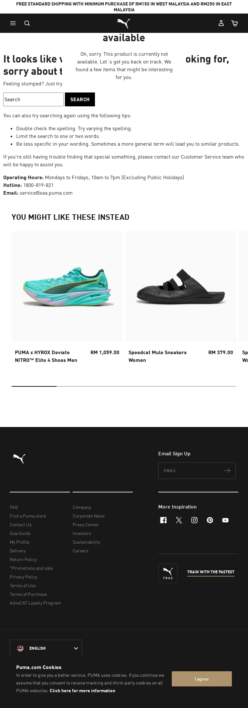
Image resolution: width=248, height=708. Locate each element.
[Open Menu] (14, 23)
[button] (14, 23)
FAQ (14, 507)
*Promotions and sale (31, 568)
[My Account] (221, 23)
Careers (80, 550)
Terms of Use (23, 585)
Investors (82, 533)
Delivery (18, 550)
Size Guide (20, 533)
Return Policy (23, 559)
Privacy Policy (23, 576)
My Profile (19, 542)
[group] (67, 299)
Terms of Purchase (28, 594)
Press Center (86, 524)
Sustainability (86, 542)
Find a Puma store (28, 516)
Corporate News (89, 516)
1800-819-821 (38, 185)
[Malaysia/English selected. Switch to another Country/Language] (46, 648)
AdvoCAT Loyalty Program (35, 603)
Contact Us (21, 524)
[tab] (34, 386)
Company (82, 507)
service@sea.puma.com (46, 192)
